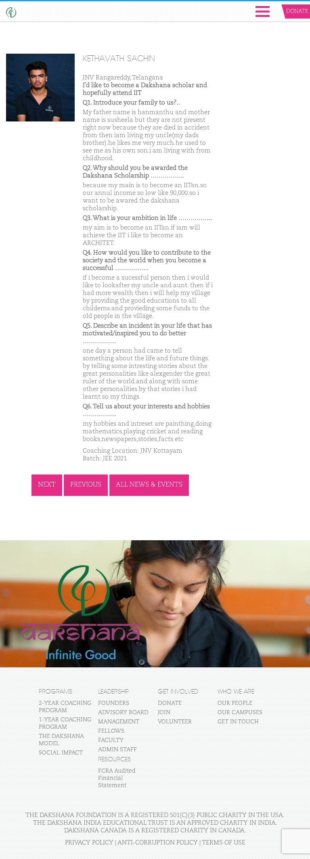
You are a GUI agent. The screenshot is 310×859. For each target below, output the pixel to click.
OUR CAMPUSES (240, 712)
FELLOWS (111, 731)
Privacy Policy (89, 843)
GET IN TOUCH (238, 722)
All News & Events (149, 485)
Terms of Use (223, 843)
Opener (263, 11)
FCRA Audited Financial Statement (117, 778)
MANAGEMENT (118, 722)
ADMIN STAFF (117, 749)
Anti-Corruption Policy (157, 843)
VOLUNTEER (175, 722)
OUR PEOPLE (235, 703)
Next (47, 485)
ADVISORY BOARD (123, 712)
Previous (85, 485)
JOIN (164, 712)
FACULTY (111, 740)
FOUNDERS (113, 703)
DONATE (170, 703)
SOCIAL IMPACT (61, 753)
